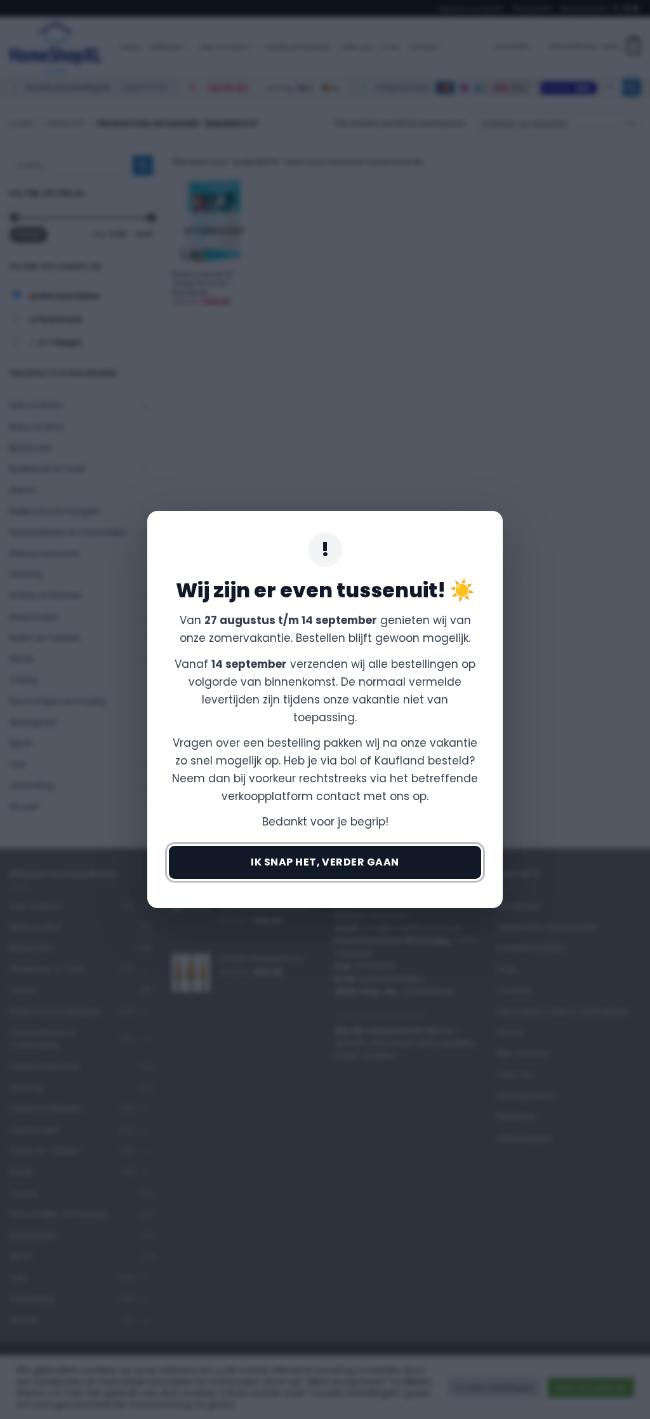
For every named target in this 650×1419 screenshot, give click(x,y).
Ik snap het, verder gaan (325, 862)
